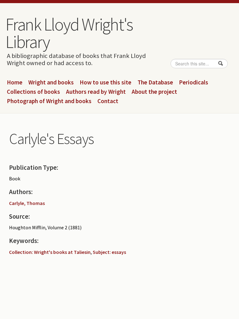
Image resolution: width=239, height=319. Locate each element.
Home (14, 82)
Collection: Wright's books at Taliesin (50, 252)
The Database (155, 82)
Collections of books (33, 91)
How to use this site (105, 82)
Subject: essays (109, 252)
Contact (107, 101)
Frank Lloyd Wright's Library (69, 33)
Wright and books (51, 82)
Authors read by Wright (96, 91)
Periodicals (193, 82)
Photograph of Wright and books (49, 101)
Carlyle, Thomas (27, 203)
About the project (154, 91)
